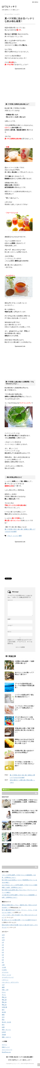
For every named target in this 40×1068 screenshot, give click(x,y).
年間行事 (4, 1007)
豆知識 (4, 1034)
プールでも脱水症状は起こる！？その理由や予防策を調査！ (24, 685)
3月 (3, 947)
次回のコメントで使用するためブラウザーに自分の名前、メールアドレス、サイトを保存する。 (20, 641)
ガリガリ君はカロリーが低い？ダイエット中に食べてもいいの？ (24, 719)
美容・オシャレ (6, 1029)
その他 (4, 967)
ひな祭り (4, 970)
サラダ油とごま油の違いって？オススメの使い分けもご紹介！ (24, 763)
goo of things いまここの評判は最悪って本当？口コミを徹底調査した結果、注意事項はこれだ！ (24, 823)
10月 (3, 935)
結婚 (3, 1027)
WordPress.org (6, 1052)
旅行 (3, 1009)
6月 (3, 955)
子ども (4, 994)
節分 (3, 1024)
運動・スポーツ (6, 1037)
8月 (3, 960)
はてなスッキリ (9, 6)
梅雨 (3, 1014)
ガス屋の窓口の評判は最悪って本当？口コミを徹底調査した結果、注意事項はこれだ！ (24, 846)
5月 (3, 952)
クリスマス (5, 972)
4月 (3, 950)
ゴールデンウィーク (8, 977)
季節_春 (4, 1002)
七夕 (3, 985)
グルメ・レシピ (12, 535)
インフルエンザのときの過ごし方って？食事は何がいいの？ (24, 708)
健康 (20, 535)
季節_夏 (4, 999)
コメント (10, 600)
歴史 (3, 1019)
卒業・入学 (5, 990)
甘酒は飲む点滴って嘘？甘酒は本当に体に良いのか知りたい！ (24, 730)
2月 (3, 945)
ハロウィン (5, 980)
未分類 (4, 1012)
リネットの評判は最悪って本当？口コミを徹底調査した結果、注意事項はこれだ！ (24, 802)
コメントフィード (7, 1049)
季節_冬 (4, 997)
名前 (9, 619)
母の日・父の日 (6, 1022)
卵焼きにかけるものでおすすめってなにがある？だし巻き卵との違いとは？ (24, 741)
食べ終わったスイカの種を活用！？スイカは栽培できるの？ (19, 920)
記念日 (4, 1032)
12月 (3, 940)
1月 (3, 942)
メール (10, 625)
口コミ (4, 992)
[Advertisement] (20, 83)
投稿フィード (6, 1047)
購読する (6, 789)
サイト (9, 631)
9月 (3, 962)
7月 (3, 957)
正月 (3, 1017)
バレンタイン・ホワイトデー (10, 982)
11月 (3, 937)
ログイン (4, 1044)
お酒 (3, 965)
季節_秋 (4, 1004)
